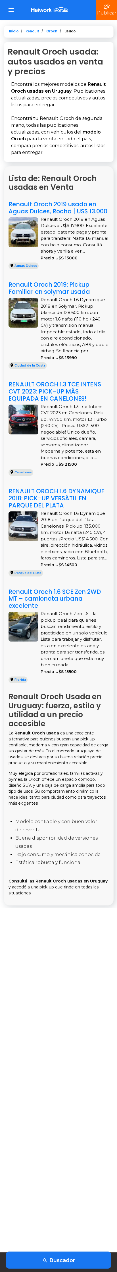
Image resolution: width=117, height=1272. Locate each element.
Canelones (23, 472)
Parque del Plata (27, 573)
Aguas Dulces (25, 266)
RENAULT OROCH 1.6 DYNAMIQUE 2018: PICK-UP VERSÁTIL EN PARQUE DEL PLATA (56, 498)
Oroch (51, 31)
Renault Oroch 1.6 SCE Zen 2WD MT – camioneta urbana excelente (55, 599)
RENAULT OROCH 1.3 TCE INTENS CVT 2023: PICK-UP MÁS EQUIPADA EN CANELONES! (55, 391)
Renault (32, 31)
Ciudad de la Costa (29, 365)
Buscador (61, 1260)
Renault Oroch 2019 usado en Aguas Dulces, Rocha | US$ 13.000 (58, 207)
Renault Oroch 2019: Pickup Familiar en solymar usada (49, 288)
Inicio (13, 31)
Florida (20, 680)
